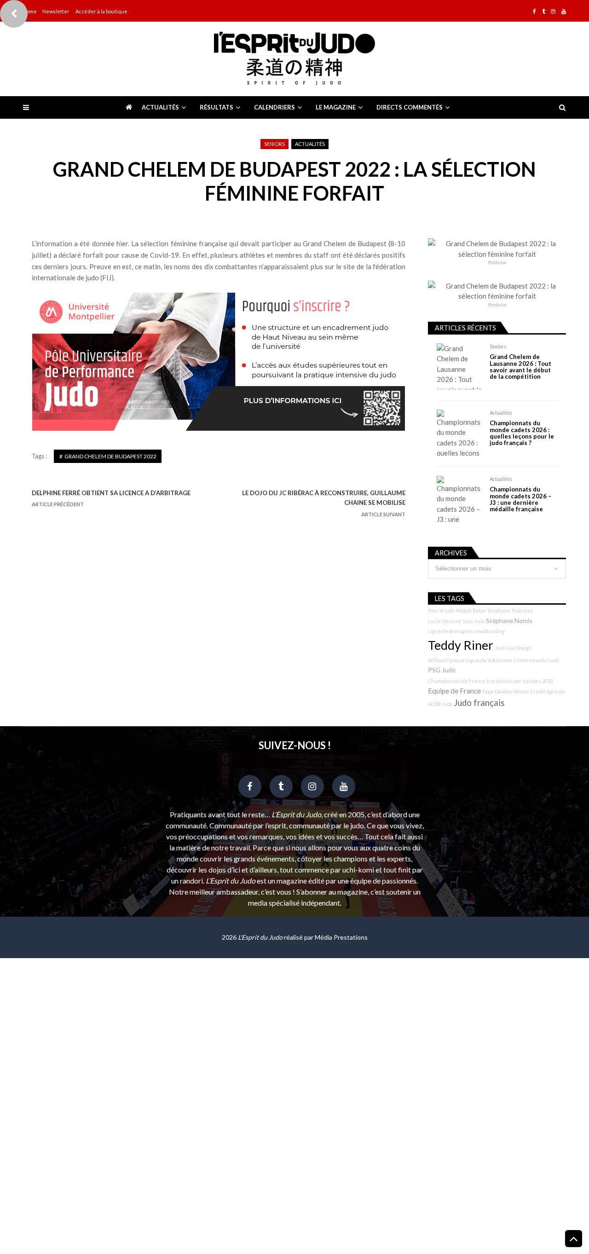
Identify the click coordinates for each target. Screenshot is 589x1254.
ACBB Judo (440, 704)
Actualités (160, 107)
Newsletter (55, 11)
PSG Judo (442, 670)
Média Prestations (341, 937)
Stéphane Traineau (510, 610)
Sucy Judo (473, 621)
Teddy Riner (460, 645)
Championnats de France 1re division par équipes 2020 (490, 681)
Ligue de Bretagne (450, 631)
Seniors (274, 144)
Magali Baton (471, 610)
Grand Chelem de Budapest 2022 (110, 456)
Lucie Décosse (444, 621)
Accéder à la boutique (101, 11)
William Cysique (446, 660)
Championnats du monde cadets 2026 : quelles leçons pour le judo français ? (522, 433)
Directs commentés (409, 107)
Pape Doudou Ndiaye (505, 691)
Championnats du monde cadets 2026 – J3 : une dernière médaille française (520, 499)
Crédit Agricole (548, 691)
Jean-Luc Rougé (513, 648)
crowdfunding (489, 631)
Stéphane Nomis (509, 620)
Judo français (479, 703)
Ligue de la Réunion (489, 660)
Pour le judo (441, 610)
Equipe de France (454, 691)
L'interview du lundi (536, 660)
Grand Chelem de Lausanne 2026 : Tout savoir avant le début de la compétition (520, 366)
